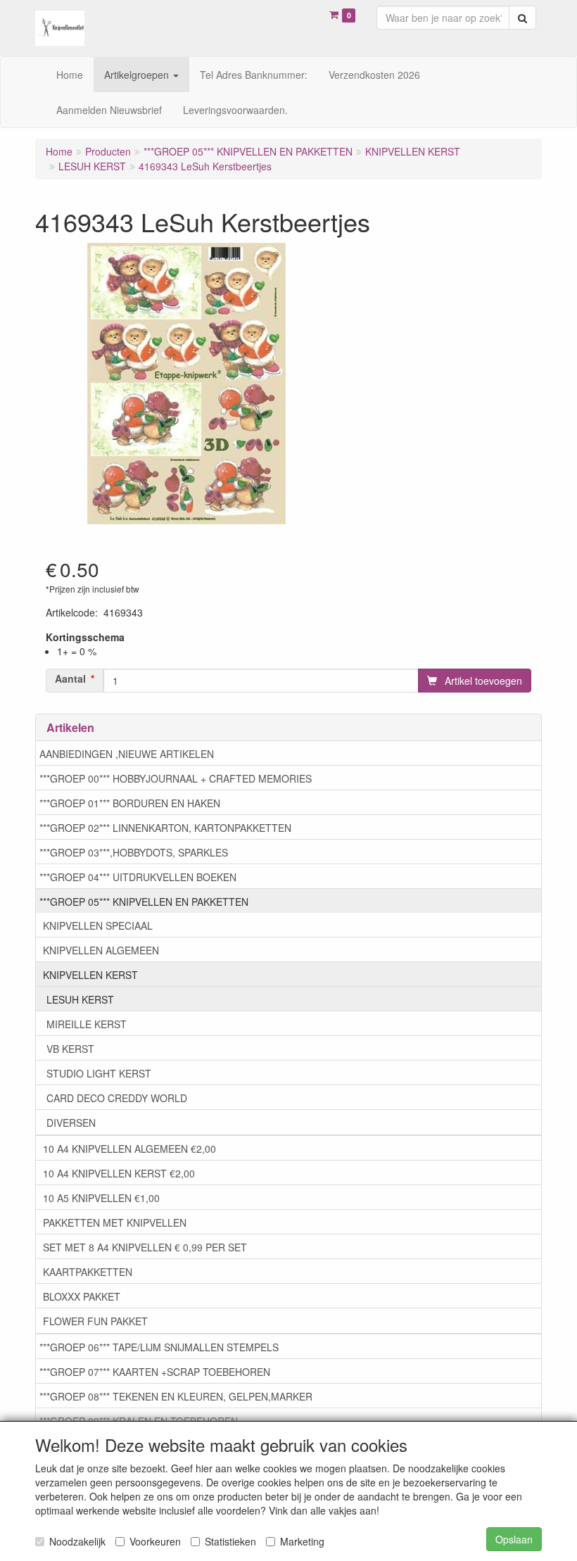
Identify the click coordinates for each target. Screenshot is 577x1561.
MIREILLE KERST (86, 1024)
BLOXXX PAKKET (81, 1296)
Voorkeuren (155, 1541)
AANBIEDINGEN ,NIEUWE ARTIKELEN (126, 754)
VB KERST (70, 1049)
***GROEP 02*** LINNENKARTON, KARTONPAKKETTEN (165, 828)
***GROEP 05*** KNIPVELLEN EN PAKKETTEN (143, 902)
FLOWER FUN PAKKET (95, 1321)
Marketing (302, 1541)
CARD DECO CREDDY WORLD (116, 1098)
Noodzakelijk (77, 1541)
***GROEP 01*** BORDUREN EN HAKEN (129, 803)
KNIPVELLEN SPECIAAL (98, 925)
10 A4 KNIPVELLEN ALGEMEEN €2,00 (129, 1149)
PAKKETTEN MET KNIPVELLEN (114, 1222)
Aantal (70, 678)
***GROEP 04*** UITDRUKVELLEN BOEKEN (137, 877)
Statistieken (230, 1541)
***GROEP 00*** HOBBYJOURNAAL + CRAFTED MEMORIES (175, 778)
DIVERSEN (71, 1123)
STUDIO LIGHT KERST (98, 1073)
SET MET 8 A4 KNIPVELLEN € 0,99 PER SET (145, 1247)
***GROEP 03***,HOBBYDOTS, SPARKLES (133, 852)
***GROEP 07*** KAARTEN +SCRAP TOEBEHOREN (154, 1372)
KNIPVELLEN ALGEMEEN (101, 950)
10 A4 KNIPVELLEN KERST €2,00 (119, 1173)
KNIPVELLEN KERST (90, 975)
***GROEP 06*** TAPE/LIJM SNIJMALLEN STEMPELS (159, 1347)
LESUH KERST (80, 999)
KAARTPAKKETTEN (87, 1272)
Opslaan (514, 1539)
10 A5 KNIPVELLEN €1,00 (101, 1198)
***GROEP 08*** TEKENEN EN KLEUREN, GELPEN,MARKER (175, 1396)
